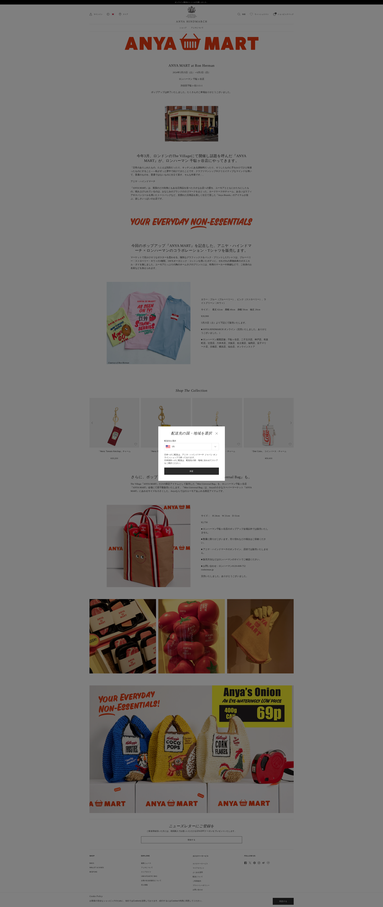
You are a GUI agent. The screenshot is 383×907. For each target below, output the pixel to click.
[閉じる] (216, 433)
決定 (191, 471)
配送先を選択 (170, 441)
